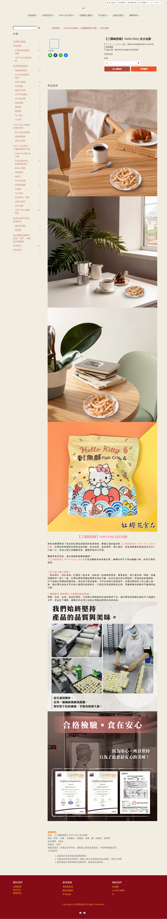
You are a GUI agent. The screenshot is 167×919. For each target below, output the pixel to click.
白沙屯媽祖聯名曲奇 (22, 76)
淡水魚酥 (19, 205)
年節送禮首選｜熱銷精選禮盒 (22, 162)
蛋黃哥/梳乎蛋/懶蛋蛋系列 (21, 220)
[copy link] (66, 55)
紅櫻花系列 (47, 15)
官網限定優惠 (85, 15)
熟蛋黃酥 (19, 102)
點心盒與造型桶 (22, 132)
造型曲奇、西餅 (22, 197)
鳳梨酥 (18, 107)
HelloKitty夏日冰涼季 (23, 155)
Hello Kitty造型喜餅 (23, 59)
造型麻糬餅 (20, 136)
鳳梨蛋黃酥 (20, 225)
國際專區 (133, 15)
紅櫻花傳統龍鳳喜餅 (22, 52)
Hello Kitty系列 (66, 15)
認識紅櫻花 (118, 15)
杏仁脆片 (19, 115)
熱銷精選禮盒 (21, 70)
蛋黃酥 (18, 230)
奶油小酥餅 (20, 81)
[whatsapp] (61, 55)
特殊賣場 (17, 249)
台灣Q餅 (19, 86)
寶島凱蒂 (19, 172)
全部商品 (56, 28)
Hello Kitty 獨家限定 (22, 211)
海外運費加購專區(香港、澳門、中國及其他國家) (21, 238)
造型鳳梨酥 (20, 184)
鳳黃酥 (18, 111)
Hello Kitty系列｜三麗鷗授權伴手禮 (21, 147)
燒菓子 (18, 176)
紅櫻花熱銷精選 (20, 66)
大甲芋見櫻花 (21, 94)
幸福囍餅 (32, 15)
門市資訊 (102, 15)
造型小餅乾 (20, 140)
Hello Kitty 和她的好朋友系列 (21, 126)
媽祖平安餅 (20, 90)
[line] (50, 55)
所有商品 (17, 245)
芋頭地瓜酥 (20, 98)
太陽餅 (18, 189)
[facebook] (55, 55)
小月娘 (18, 119)
